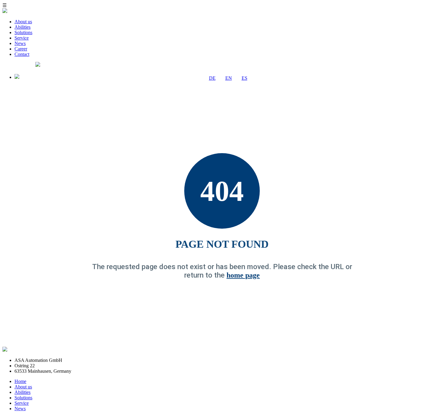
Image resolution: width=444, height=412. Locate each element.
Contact (21, 54)
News (20, 43)
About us (23, 21)
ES (244, 78)
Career (20, 48)
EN (228, 78)
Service (21, 37)
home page (243, 275)
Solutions (23, 32)
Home (20, 381)
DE (212, 78)
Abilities (22, 27)
